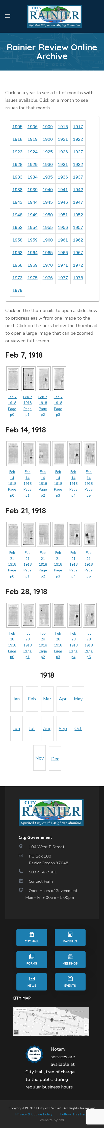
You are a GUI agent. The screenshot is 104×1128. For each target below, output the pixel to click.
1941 (63, 189)
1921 (63, 139)
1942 (78, 189)
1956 (63, 227)
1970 (48, 265)
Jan (16, 699)
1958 (17, 240)
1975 (33, 277)
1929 (33, 164)
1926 (63, 151)
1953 (17, 227)
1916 (63, 126)
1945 (48, 202)
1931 (63, 164)
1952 (78, 214)
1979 (17, 290)
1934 (33, 177)
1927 (78, 151)
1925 (48, 151)
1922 (78, 139)
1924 (33, 151)
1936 (63, 177)
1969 (33, 265)
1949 (33, 214)
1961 (63, 240)
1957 (78, 227)
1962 (78, 240)
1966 (63, 252)
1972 (78, 265)
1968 (17, 265)
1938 (17, 189)
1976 (48, 277)
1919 (33, 139)
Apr (63, 699)
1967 (78, 252)
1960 (48, 240)
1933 (17, 177)
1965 (48, 252)
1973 (17, 277)
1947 (78, 202)
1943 (17, 202)
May (78, 699)
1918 (17, 139)
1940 (48, 189)
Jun (16, 729)
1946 (63, 202)
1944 (33, 202)
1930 (48, 164)
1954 (33, 227)
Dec (55, 759)
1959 (33, 240)
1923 (17, 151)
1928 (17, 164)
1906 (33, 126)
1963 (17, 252)
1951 (63, 214)
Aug (47, 729)
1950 (48, 214)
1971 (63, 265)
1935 (48, 177)
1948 (17, 214)
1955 (48, 227)
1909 (48, 126)
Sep (63, 729)
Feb (32, 699)
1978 (78, 277)
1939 (33, 189)
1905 (17, 126)
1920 (48, 139)
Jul (32, 729)
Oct (78, 729)
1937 (78, 177)
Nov (39, 758)
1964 (33, 252)
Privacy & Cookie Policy (34, 1114)
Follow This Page (74, 1114)
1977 (63, 277)
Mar (47, 699)
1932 (78, 164)
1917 (78, 126)
